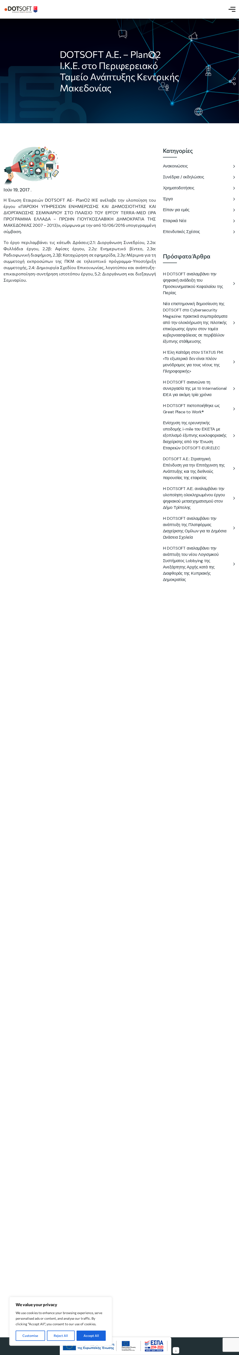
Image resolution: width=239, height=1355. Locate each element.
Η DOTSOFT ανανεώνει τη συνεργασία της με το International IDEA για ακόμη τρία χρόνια (195, 388)
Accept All (91, 1336)
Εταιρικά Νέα (174, 221)
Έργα (168, 199)
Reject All (61, 1336)
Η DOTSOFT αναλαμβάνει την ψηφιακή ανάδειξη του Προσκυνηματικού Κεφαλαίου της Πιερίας (193, 283)
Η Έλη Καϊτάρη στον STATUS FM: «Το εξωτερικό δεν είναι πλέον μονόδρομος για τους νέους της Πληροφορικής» (193, 362)
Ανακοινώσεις (175, 166)
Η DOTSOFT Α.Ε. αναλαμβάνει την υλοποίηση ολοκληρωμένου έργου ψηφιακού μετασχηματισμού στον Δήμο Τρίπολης (194, 498)
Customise (30, 1336)
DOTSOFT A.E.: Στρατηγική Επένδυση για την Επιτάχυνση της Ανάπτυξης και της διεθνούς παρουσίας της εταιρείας (194, 468)
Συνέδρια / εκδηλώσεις (183, 177)
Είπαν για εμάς (176, 210)
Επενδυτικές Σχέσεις (181, 231)
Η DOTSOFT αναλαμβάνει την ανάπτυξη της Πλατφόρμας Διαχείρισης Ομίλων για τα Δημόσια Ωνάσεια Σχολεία (194, 528)
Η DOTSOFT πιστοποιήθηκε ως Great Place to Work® (191, 409)
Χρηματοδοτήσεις (178, 188)
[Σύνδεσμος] (21, 9)
